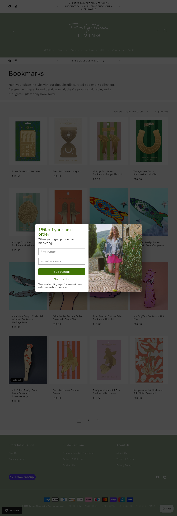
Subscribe (62, 272)
